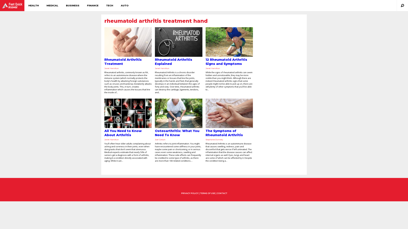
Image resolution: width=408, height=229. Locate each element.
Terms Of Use (207, 193)
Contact (222, 193)
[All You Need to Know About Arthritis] (128, 113)
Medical (52, 5)
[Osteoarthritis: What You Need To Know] (178, 113)
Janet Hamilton (111, 68)
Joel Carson (160, 139)
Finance (92, 5)
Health (33, 5)
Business (72, 5)
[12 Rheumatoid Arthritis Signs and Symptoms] (229, 42)
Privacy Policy (189, 193)
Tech (109, 5)
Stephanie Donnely (214, 139)
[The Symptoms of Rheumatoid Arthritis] (229, 113)
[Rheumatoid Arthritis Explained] (178, 42)
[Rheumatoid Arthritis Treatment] (128, 42)
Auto (124, 5)
